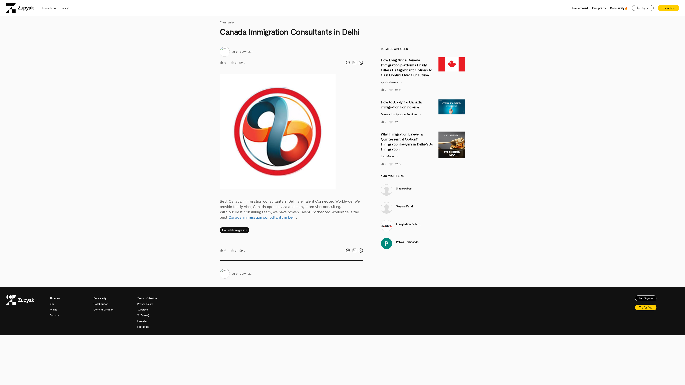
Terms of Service (147, 298)
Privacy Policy (145, 303)
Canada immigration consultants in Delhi (262, 217)
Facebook (143, 326)
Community (227, 22)
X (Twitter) (143, 315)
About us (55, 298)
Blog (52, 303)
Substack (142, 309)
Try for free (668, 8)
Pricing (65, 7)
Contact (54, 315)
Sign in (645, 7)
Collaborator (100, 303)
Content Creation (103, 309)
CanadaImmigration (234, 230)
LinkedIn (142, 320)
